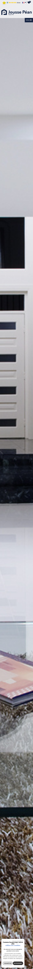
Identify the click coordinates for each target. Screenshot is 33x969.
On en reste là (16, 941)
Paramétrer (8, 963)
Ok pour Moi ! (18, 963)
